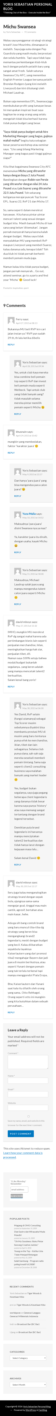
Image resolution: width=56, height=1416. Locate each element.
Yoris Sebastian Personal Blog (37, 1406)
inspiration (18, 288)
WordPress (31, 1410)
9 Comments (30, 32)
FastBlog (42, 1410)
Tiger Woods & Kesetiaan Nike (30, 1304)
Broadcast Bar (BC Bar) (28, 1324)
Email (11, 1089)
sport (26, 288)
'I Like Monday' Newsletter (18, 1182)
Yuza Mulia (29, 513)
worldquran (15, 1312)
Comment (13, 1053)
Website (12, 1103)
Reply (11, 344)
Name (11, 1075)
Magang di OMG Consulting (27, 1225)
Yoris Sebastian (13, 32)
